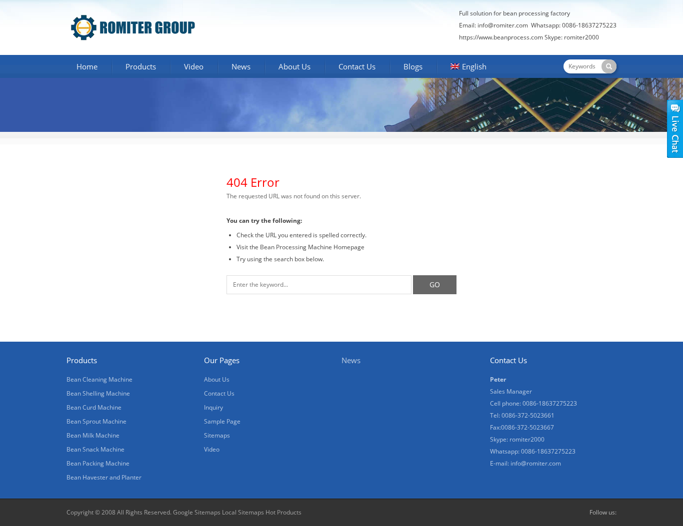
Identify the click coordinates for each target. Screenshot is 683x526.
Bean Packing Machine (98, 463)
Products (141, 66)
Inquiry (213, 407)
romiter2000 (581, 37)
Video (194, 66)
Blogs (413, 66)
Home (87, 66)
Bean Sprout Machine (96, 421)
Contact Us (357, 66)
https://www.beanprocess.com (501, 37)
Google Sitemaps (196, 512)
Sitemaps (217, 435)
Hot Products (284, 512)
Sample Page (222, 421)
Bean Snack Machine (95, 449)
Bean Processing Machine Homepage (312, 247)
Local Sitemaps (244, 512)
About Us (294, 66)
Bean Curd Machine (94, 407)
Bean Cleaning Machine (99, 379)
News (241, 66)
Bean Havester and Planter (104, 477)
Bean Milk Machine (93, 435)
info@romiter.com (503, 25)
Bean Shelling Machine (98, 393)
